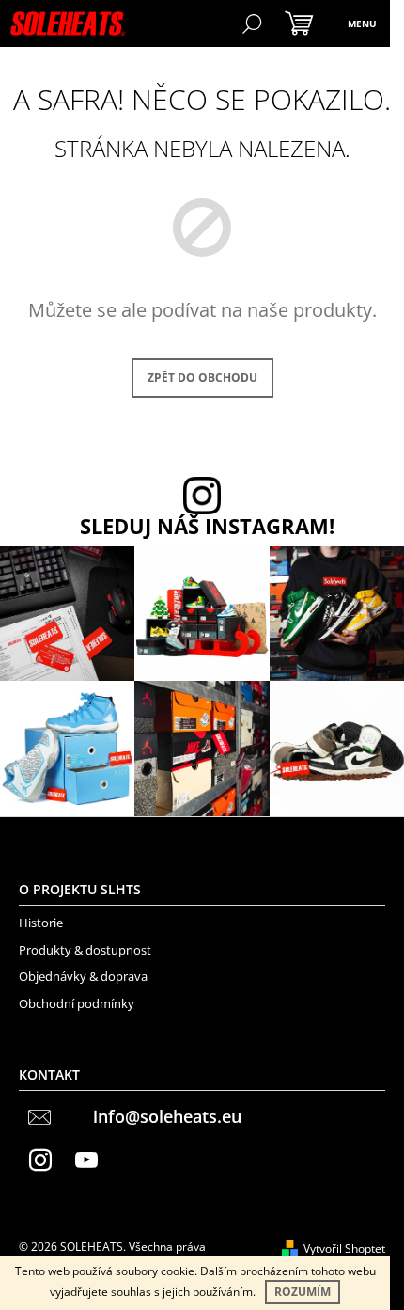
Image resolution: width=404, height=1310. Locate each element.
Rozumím (302, 1292)
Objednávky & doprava (83, 976)
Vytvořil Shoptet (344, 1248)
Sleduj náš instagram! (207, 526)
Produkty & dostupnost (85, 949)
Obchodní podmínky (76, 1003)
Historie (41, 922)
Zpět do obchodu (202, 378)
